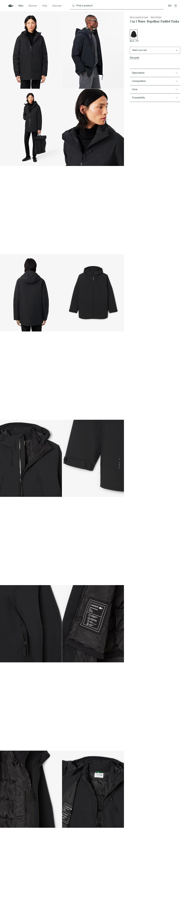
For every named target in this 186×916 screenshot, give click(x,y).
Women (33, 6)
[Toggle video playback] (67, 84)
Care (134, 89)
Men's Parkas (156, 17)
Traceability (138, 98)
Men (20, 6)
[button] (176, 5)
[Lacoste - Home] (10, 6)
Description (138, 73)
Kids (44, 6)
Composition (139, 81)
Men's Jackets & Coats (139, 17)
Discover (57, 6)
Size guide (134, 58)
